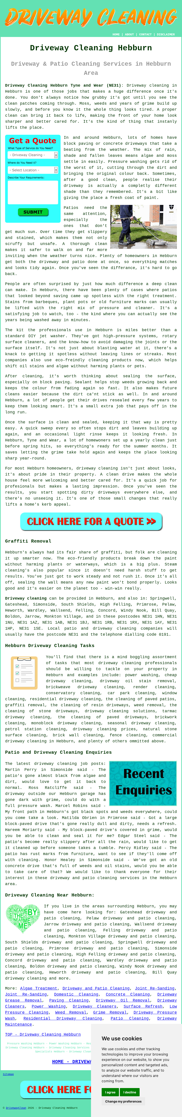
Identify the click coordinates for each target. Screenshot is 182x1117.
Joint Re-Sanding (154, 988)
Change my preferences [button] (123, 1101)
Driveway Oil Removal (123, 1000)
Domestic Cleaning (76, 994)
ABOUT (129, 34)
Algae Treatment (38, 988)
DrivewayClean (16, 1108)
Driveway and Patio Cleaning (96, 988)
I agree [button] (110, 1092)
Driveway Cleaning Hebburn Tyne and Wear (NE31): (64, 85)
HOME (116, 34)
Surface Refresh (143, 1006)
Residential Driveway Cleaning (63, 1018)
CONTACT (145, 34)
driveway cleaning (26, 978)
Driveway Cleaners (95, 1006)
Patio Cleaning (130, 1018)
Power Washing (49, 1006)
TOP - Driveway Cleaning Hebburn (43, 1034)
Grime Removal (110, 1012)
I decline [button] (129, 1092)
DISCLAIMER (166, 34)
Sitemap (8, 1074)
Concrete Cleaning (128, 994)
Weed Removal (70, 1012)
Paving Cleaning (69, 1000)
